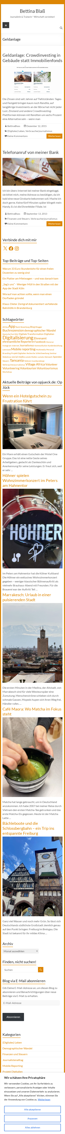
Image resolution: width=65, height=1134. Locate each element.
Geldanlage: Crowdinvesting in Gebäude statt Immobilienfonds (32, 57)
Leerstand (6, 350)
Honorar (50, 342)
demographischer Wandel (40, 330)
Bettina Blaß (32, 11)
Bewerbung (25, 327)
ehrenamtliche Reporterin (18, 341)
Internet (15, 345)
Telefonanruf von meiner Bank (30, 152)
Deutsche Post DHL (10, 334)
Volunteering (11, 368)
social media (18, 356)
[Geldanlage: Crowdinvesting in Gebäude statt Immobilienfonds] (32, 67)
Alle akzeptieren (32, 1109)
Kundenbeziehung (55, 346)
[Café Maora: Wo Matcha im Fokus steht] (32, 718)
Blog (32, 326)
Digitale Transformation (31, 334)
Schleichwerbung (42, 353)
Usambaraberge (38, 361)
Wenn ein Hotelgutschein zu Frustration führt (26, 398)
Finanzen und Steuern (18, 218)
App (11, 326)
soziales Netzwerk (45, 357)
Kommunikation (40, 346)
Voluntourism (28, 368)
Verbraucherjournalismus (39, 131)
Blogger (38, 327)
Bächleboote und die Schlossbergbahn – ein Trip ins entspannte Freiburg (28, 828)
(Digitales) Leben (15, 131)
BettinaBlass (13, 126)
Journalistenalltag (12, 1059)
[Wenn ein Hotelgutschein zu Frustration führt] (32, 405)
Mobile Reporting (12, 1065)
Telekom (27, 361)
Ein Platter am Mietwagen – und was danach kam (30, 278)
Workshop (7, 372)
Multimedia (41, 349)
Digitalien (49, 334)
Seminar (53, 353)
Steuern (5, 361)
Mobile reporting (23, 349)
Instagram (6, 345)
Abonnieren (13, 1016)
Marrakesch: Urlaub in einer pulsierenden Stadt (26, 597)
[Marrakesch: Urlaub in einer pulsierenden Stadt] (32, 604)
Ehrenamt (40, 338)
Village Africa (35, 364)
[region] (32, 1103)
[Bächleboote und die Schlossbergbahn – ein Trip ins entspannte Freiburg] (32, 838)
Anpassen (33, 1118)
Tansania (17, 360)
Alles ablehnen (32, 1127)
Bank (18, 327)
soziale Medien (31, 357)
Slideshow (6, 357)
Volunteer (51, 364)
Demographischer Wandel (17, 1048)
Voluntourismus (47, 368)
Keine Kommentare (17, 136)
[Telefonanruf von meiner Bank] (32, 159)
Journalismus (27, 345)
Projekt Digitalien (18, 353)
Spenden (57, 356)
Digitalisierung (17, 337)
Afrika (5, 327)
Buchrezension (13, 330)
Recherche (31, 353)
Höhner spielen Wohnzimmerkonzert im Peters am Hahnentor (30, 480)
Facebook (40, 341)
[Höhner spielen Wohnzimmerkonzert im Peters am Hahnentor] (32, 490)
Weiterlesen (44, 1099)
